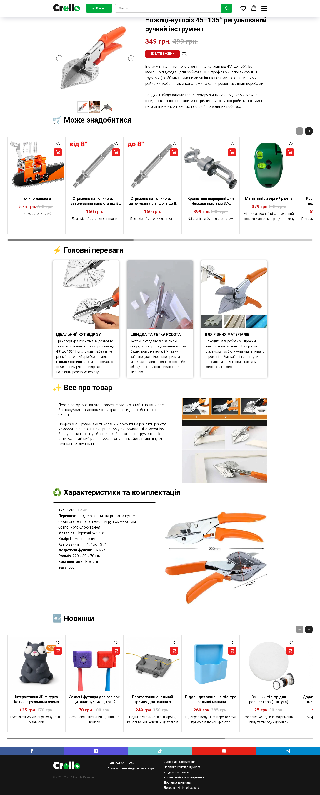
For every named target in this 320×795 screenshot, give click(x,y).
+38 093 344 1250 (121, 763)
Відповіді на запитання (179, 762)
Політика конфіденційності (182, 767)
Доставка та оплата (177, 782)
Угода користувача (176, 772)
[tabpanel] (224, 440)
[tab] (114, 424)
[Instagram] (96, 751)
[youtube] (224, 751)
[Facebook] (32, 751)
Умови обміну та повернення (184, 777)
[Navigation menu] (264, 8)
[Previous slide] (59, 58)
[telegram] (288, 751)
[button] (243, 8)
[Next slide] (131, 58)
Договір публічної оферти (181, 787)
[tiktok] (160, 751)
